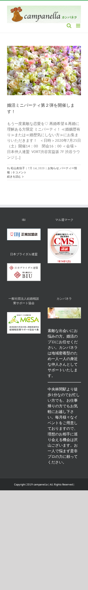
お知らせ (53, 168)
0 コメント (20, 172)
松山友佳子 (18, 168)
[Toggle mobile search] (69, 25)
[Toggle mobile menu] (78, 25)
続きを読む (14, 176)
